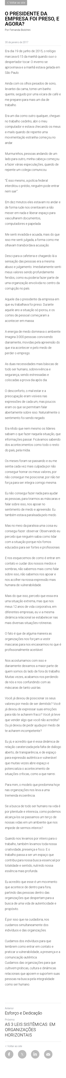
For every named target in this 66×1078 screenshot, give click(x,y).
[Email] (48, 1054)
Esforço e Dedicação (23, 1013)
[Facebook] (9, 1054)
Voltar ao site (17, 2)
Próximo (10, 1019)
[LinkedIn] (35, 1054)
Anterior (9, 1008)
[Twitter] (22, 1054)
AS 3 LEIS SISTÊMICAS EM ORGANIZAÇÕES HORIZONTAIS (30, 1029)
